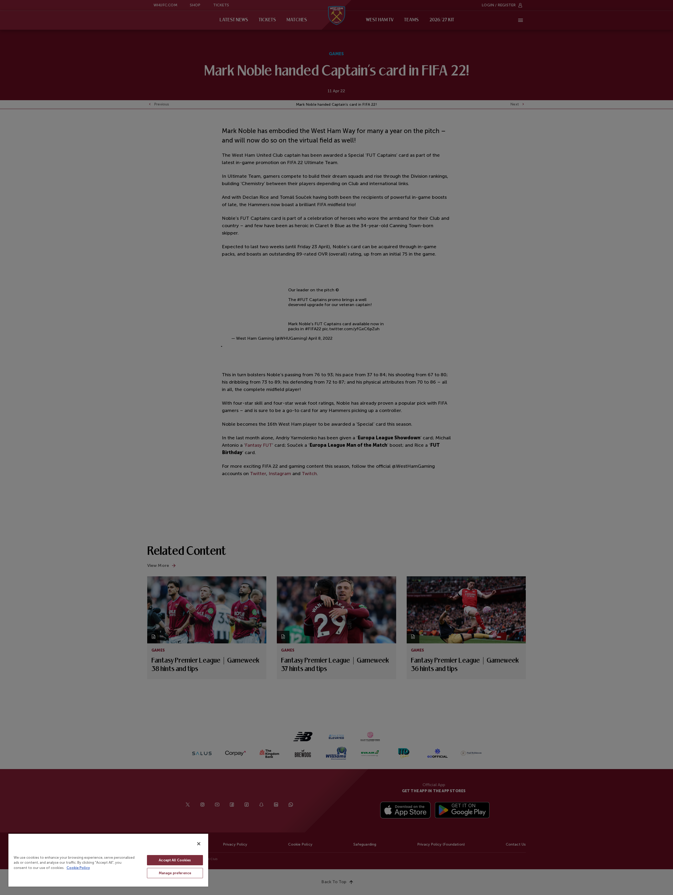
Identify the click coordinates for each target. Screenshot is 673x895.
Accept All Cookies (175, 860)
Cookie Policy (78, 868)
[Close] (199, 844)
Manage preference (175, 873)
